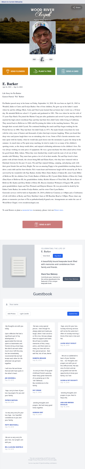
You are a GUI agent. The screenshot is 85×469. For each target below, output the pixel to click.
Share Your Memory (71, 279)
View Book (46, 256)
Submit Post (73, 314)
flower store (58, 210)
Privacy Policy (37, 460)
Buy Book (58, 256)
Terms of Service (48, 460)
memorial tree (27, 210)
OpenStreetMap (44, 463)
